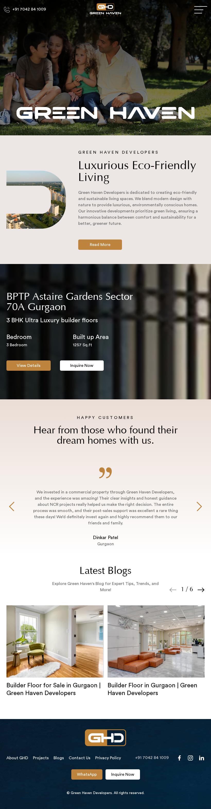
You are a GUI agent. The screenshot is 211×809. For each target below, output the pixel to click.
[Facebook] (179, 758)
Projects (41, 758)
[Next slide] (199, 507)
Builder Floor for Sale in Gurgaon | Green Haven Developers (53, 689)
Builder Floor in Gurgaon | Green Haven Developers (152, 689)
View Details (28, 366)
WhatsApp (87, 774)
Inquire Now (81, 366)
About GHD (17, 758)
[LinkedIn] (201, 758)
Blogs (59, 758)
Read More (100, 245)
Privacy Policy (108, 758)
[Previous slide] (11, 507)
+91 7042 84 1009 (29, 9)
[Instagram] (190, 758)
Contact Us (79, 758)
